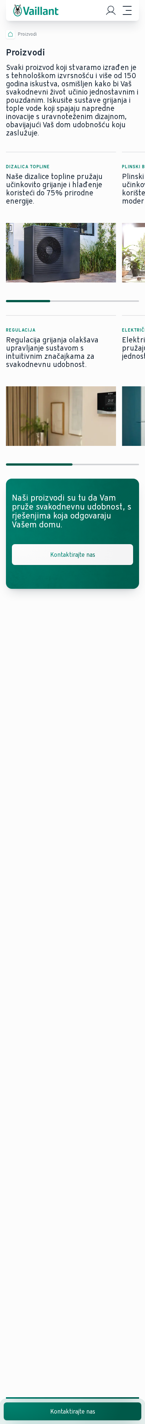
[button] (61, 217)
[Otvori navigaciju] (127, 10)
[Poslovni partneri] (111, 10)
